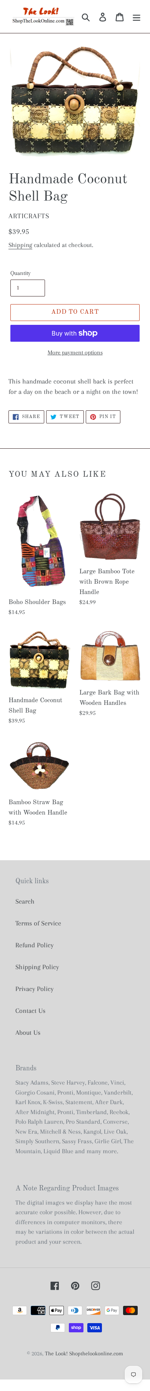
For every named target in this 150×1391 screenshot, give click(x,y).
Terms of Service (38, 923)
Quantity (20, 273)
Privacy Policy (34, 989)
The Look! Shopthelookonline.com (84, 1353)
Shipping (20, 245)
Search (25, 901)
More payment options (75, 352)
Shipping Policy (37, 967)
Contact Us (30, 1010)
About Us (27, 1032)
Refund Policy (34, 945)
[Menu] (136, 17)
